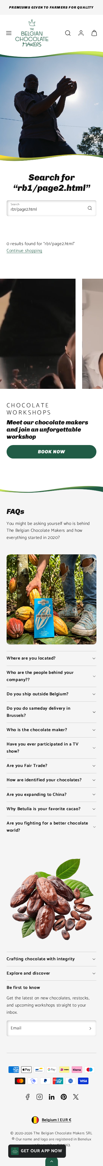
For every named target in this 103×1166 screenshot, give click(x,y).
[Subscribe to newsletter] (90, 1028)
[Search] (89, 208)
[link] (81, 33)
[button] (8, 33)
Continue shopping (24, 250)
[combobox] (51, 208)
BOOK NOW (51, 451)
